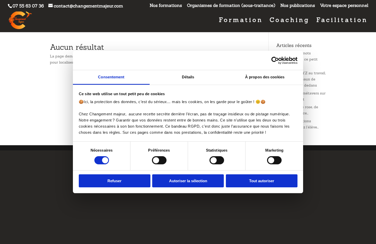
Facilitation (342, 21)
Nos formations (166, 5)
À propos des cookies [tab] (264, 77)
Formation (241, 21)
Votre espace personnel (344, 5)
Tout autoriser (261, 181)
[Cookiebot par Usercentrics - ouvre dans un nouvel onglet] (275, 60)
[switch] (159, 160)
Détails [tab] (188, 77)
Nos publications (297, 5)
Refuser (114, 181)
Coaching (290, 21)
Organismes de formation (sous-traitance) (231, 5)
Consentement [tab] (111, 77)
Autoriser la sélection (188, 181)
